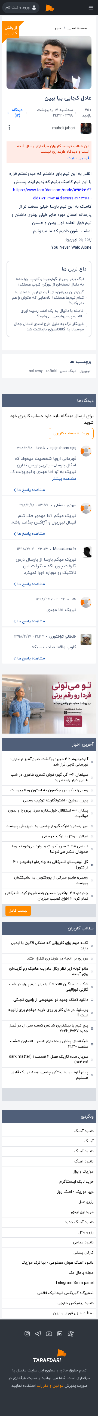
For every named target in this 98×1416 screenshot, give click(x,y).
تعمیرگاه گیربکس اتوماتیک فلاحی (65, 1293)
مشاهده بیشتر (64, 478)
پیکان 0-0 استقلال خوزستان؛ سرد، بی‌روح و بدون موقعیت (48, 813)
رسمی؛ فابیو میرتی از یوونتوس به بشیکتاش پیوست (51, 880)
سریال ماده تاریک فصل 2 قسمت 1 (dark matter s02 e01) (48, 1059)
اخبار (58, 28)
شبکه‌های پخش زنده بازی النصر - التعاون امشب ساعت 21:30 (49, 1044)
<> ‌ (73, 599)
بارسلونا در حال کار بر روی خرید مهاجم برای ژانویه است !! (48, 1012)
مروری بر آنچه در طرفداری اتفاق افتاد (57, 958)
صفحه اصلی (77, 28)
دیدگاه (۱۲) (17, 112)
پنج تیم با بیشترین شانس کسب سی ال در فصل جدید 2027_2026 (48, 1028)
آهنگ (89, 1141)
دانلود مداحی (83, 1242)
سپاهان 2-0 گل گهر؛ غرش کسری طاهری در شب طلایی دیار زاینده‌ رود (49, 777)
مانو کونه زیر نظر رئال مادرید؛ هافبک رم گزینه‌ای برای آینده (48, 971)
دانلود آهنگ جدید (79, 1222)
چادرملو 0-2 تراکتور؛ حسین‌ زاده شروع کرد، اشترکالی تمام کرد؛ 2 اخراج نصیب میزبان (46, 896)
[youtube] (49, 1333)
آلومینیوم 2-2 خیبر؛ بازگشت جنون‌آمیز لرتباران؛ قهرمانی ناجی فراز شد (49, 762)
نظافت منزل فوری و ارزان (73, 1313)
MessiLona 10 (64, 549)
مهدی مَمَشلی (65, 505)
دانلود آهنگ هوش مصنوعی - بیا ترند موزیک (58, 1262)
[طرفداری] (55, 7)
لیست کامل (18, 910)
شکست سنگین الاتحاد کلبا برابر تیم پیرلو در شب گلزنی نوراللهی (48, 987)
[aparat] (71, 1333)
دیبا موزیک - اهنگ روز (75, 1191)
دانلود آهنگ (84, 1131)
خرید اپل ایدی (82, 1212)
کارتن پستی (84, 1252)
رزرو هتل (86, 1202)
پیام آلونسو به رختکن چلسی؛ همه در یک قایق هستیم (49, 1075)
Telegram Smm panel (74, 1283)
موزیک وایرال (83, 1171)
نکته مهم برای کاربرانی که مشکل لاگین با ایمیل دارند (49, 945)
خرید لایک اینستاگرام (76, 1181)
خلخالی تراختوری (62, 636)
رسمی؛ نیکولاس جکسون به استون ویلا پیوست (49, 790)
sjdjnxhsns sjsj (63, 448)
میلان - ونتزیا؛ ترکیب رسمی (65, 836)
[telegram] (38, 1333)
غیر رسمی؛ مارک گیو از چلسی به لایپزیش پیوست (47, 826)
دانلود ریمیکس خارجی (75, 1303)
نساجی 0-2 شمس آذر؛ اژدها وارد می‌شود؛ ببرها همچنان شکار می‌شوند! (50, 849)
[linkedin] (60, 1333)
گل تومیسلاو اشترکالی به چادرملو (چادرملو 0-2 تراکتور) (50, 864)
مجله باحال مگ (81, 1272)
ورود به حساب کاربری (71, 433)
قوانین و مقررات (50, 1385)
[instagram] (27, 1333)
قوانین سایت (78, 158)
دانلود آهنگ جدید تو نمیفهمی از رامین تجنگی (50, 999)
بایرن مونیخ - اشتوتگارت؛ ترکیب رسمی (55, 800)
